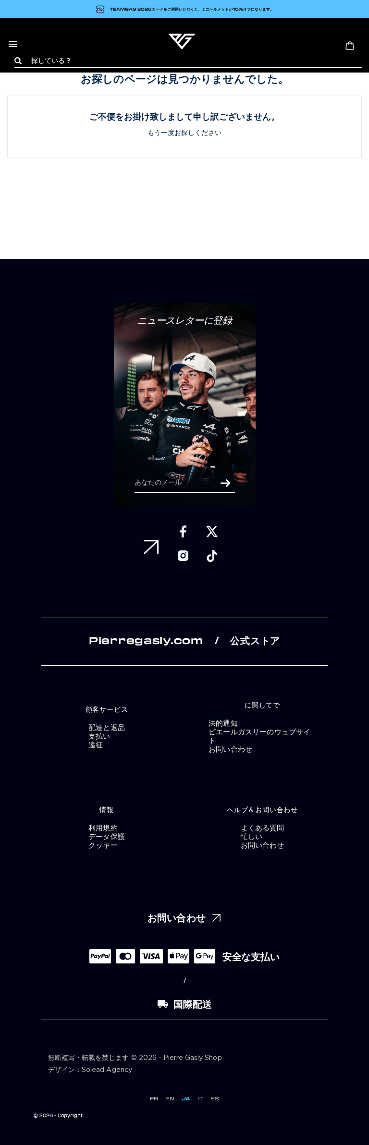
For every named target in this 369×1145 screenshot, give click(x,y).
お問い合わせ (230, 748)
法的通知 (223, 723)
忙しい (252, 836)
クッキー (103, 844)
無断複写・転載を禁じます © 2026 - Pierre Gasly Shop (135, 1058)
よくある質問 (262, 827)
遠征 (95, 744)
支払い (99, 735)
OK (225, 483)
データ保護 (106, 836)
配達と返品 (106, 727)
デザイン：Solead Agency (90, 1070)
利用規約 (103, 827)
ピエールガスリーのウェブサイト (259, 735)
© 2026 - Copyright (58, 1115)
